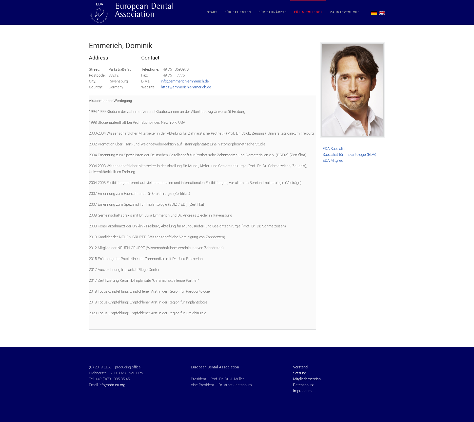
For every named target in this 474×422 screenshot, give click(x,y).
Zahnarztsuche (345, 12)
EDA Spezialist (334, 148)
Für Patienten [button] (238, 12)
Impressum (302, 391)
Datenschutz (303, 385)
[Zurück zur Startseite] (132, 12)
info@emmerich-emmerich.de (185, 81)
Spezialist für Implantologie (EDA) (349, 154)
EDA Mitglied (333, 160)
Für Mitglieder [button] (308, 12)
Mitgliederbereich (307, 379)
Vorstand (300, 367)
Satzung (299, 373)
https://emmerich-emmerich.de (186, 87)
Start (212, 12)
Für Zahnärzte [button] (272, 12)
